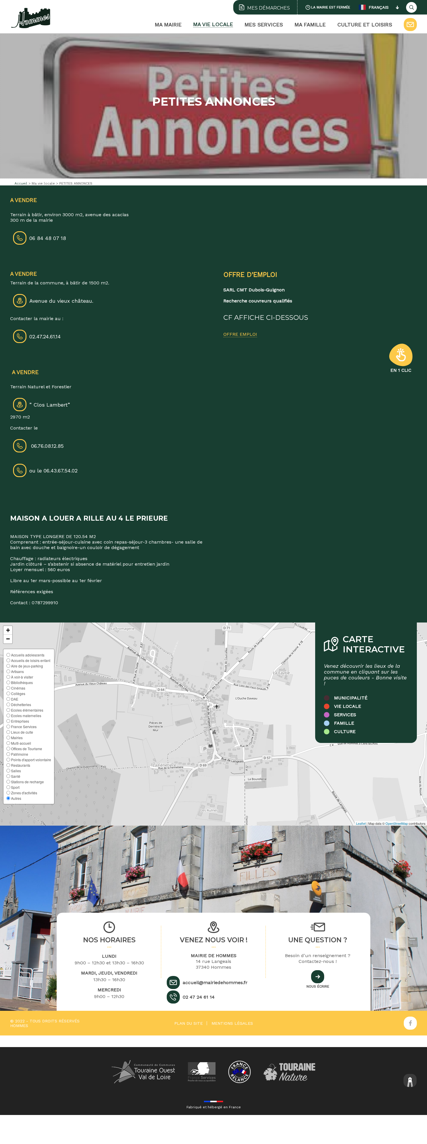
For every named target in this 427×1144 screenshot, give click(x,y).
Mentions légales (232, 1023)
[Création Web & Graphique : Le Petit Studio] (410, 1081)
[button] (7, 630)
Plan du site (188, 1023)
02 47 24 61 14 (199, 997)
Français (379, 7)
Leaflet (361, 823)
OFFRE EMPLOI (240, 334)
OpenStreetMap (396, 823)
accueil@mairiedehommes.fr (215, 982)
